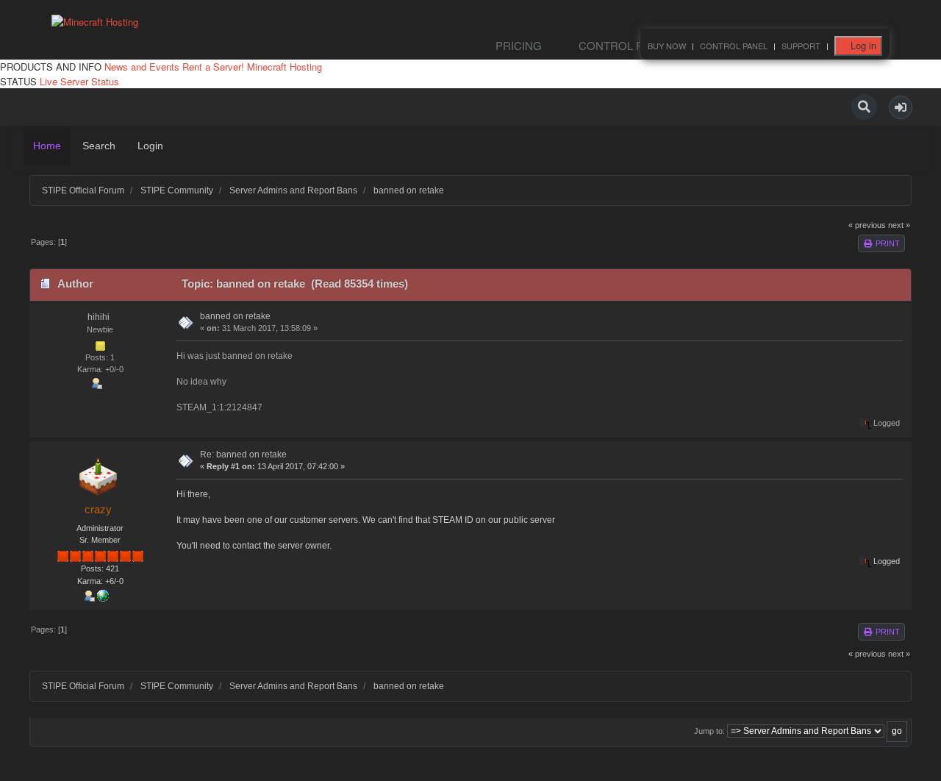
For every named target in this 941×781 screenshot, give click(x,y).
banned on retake (235, 316)
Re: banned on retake (243, 454)
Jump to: (709, 731)
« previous (867, 225)
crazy (98, 509)
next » (899, 225)
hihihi (98, 317)
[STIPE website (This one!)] (103, 595)
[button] (900, 107)
